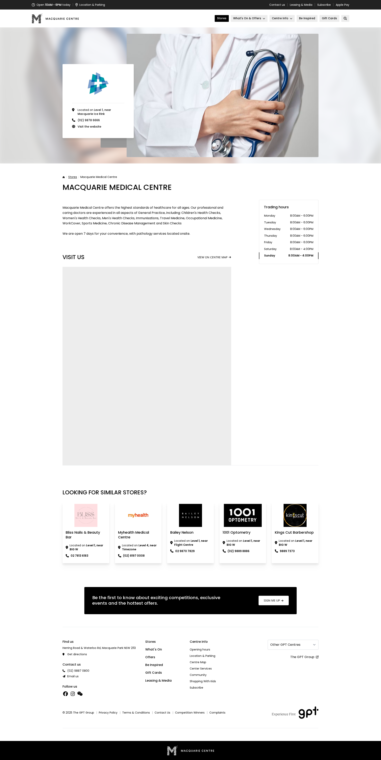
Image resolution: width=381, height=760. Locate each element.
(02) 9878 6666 (89, 120)
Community (198, 675)
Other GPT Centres (285, 644)
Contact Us (162, 713)
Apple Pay (342, 5)
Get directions (77, 654)
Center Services (201, 669)
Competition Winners (190, 713)
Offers (150, 657)
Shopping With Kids (203, 681)
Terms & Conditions (136, 713)
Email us (73, 676)
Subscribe (324, 5)
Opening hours (200, 649)
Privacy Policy (108, 713)
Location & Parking (202, 656)
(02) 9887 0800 (78, 671)
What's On (153, 649)
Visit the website (89, 127)
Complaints (217, 713)
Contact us (277, 5)
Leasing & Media (301, 5)
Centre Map (198, 662)
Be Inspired (154, 665)
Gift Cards (153, 672)
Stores (72, 177)
